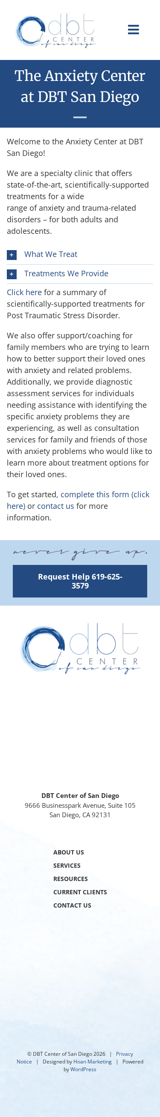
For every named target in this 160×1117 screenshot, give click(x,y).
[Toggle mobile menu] (134, 29)
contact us (55, 506)
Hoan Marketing (92, 1061)
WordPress (83, 1069)
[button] (80, 254)
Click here (24, 292)
